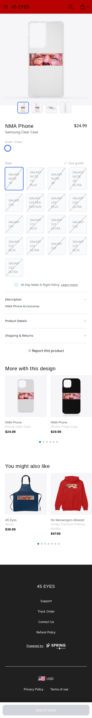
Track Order (46, 611)
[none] (73, 163)
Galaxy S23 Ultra (14, 267)
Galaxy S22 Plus (14, 245)
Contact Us (46, 622)
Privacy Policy (33, 689)
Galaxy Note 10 (14, 178)
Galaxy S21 (14, 224)
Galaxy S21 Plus (35, 224)
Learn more (69, 285)
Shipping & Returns (19, 335)
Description (13, 299)
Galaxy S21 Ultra (56, 224)
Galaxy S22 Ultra (35, 245)
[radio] (14, 178)
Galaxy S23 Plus (78, 245)
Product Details (16, 321)
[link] (25, 396)
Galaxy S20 (14, 202)
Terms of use (59, 689)
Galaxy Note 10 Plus (35, 178)
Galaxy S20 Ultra (78, 202)
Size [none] (8, 163)
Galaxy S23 (56, 246)
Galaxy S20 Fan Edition (35, 202)
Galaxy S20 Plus (56, 202)
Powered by (35, 646)
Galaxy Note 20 (56, 178)
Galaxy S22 (78, 224)
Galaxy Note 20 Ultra (78, 178)
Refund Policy (46, 632)
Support (46, 601)
